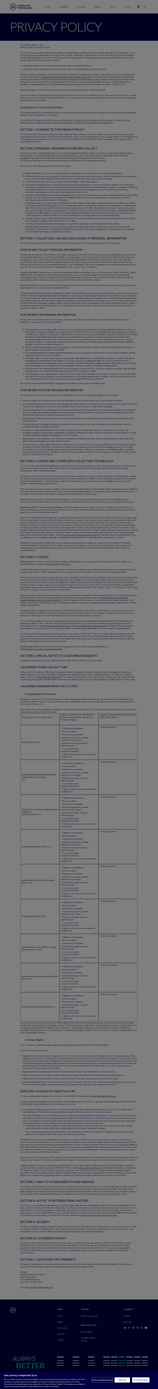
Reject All (122, 1380)
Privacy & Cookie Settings (102, 1380)
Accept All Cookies (140, 1380)
